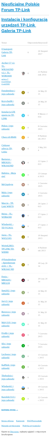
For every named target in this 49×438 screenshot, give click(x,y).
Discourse (14, 432)
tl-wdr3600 (5, 84)
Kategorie (20, 421)
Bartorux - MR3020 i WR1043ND (7, 162)
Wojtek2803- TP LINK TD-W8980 (7, 248)
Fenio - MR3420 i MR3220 (6, 279)
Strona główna (7, 421)
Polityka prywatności (31, 426)
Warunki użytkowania (10, 426)
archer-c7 (4, 79)
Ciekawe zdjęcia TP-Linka (6, 148)
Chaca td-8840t (8, 137)
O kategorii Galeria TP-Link (7, 52)
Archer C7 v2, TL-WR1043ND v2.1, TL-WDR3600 (8, 69)
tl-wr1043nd (6, 82)
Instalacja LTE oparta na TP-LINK (8, 115)
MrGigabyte (7, 184)
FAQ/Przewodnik (34, 421)
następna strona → (9, 410)
